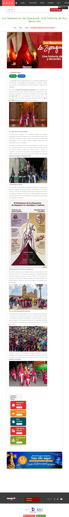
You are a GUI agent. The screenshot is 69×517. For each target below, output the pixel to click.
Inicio (15, 27)
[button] (1, 3)
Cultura (26, 27)
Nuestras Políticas (29, 499)
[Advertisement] (34, 481)
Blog (21, 27)
